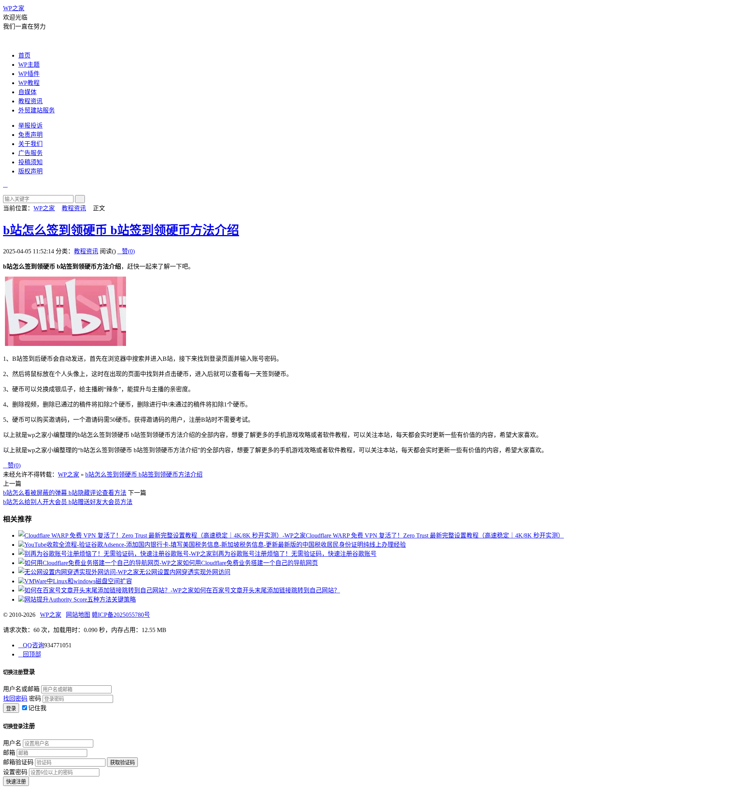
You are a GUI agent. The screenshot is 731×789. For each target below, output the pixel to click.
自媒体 (27, 92)
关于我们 (30, 144)
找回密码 (15, 698)
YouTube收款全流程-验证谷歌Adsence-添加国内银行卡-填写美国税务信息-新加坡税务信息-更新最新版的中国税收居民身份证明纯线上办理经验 (215, 544)
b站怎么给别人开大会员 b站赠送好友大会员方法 (67, 502)
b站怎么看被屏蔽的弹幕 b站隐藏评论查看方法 (64, 493)
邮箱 (9, 752)
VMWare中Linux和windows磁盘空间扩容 (78, 581)
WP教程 (29, 83)
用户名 (12, 743)
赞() (126, 251)
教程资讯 (30, 101)
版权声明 (30, 171)
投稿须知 (30, 162)
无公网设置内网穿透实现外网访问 (184, 572)
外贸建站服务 (36, 110)
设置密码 (15, 772)
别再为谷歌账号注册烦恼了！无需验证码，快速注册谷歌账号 (294, 554)
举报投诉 (30, 125)
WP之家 (13, 8)
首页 (24, 55)
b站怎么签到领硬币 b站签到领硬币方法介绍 (121, 230)
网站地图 (78, 614)
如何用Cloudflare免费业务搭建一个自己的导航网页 (250, 563)
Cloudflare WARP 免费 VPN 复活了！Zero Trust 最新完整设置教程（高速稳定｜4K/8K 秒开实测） (435, 535)
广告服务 (30, 153)
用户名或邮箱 (21, 689)
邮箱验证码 (18, 762)
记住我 (37, 708)
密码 (35, 698)
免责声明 (30, 134)
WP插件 (29, 73)
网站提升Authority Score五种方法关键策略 (80, 599)
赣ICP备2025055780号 (121, 614)
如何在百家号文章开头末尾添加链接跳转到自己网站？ (267, 590)
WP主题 (29, 64)
